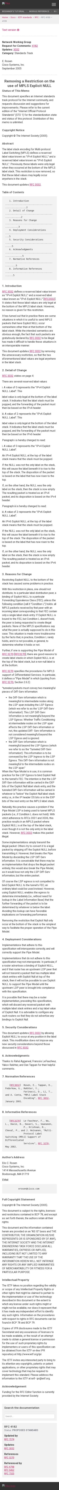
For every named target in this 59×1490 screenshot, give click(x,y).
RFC (37, 17)
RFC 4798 (9, 1467)
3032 (16, 49)
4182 (35, 45)
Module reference (39, 11)
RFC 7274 (9, 1439)
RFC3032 (49, 299)
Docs (13, 17)
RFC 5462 (9, 1470)
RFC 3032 (35, 184)
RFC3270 (20, 654)
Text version (9, 29)
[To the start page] (8, 1485)
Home (5, 17)
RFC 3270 (7, 654)
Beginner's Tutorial (13, 11)
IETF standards (25, 17)
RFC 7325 (9, 1473)
